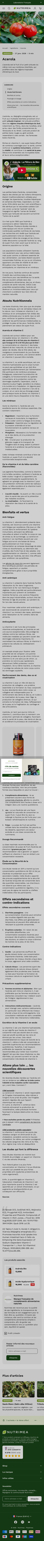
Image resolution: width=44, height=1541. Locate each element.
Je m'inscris (11, 775)
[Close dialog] (41, 760)
